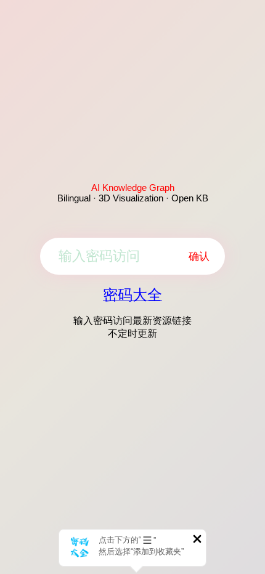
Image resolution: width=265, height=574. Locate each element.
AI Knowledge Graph (132, 187)
